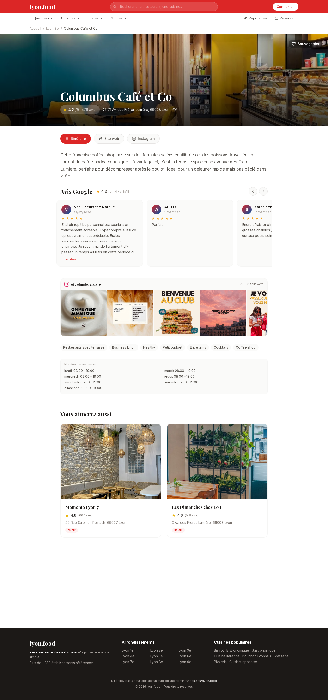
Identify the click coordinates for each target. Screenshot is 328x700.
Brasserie (281, 656)
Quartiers (41, 18)
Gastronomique (264, 650)
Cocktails (221, 347)
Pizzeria (220, 662)
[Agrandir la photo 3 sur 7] (177, 313)
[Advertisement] (164, 586)
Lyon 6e (185, 656)
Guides (117, 18)
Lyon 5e (156, 656)
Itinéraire (78, 138)
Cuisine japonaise (243, 662)
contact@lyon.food (203, 680)
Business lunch (123, 347)
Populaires (258, 18)
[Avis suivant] (263, 191)
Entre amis (198, 347)
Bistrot (219, 650)
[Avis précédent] (253, 191)
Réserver (287, 18)
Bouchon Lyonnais (256, 656)
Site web (111, 138)
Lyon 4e (128, 656)
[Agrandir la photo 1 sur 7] (84, 313)
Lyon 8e (52, 28)
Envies (93, 18)
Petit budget (172, 347)
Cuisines (68, 18)
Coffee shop (246, 347)
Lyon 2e (156, 650)
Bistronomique (237, 650)
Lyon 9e (185, 662)
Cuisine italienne (227, 656)
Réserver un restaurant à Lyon (53, 652)
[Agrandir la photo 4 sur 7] (223, 313)
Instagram (146, 138)
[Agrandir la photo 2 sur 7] (130, 313)
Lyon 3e (185, 650)
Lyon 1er (128, 650)
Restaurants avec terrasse (83, 347)
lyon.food (42, 7)
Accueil (35, 28)
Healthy (149, 347)
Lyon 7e (128, 662)
